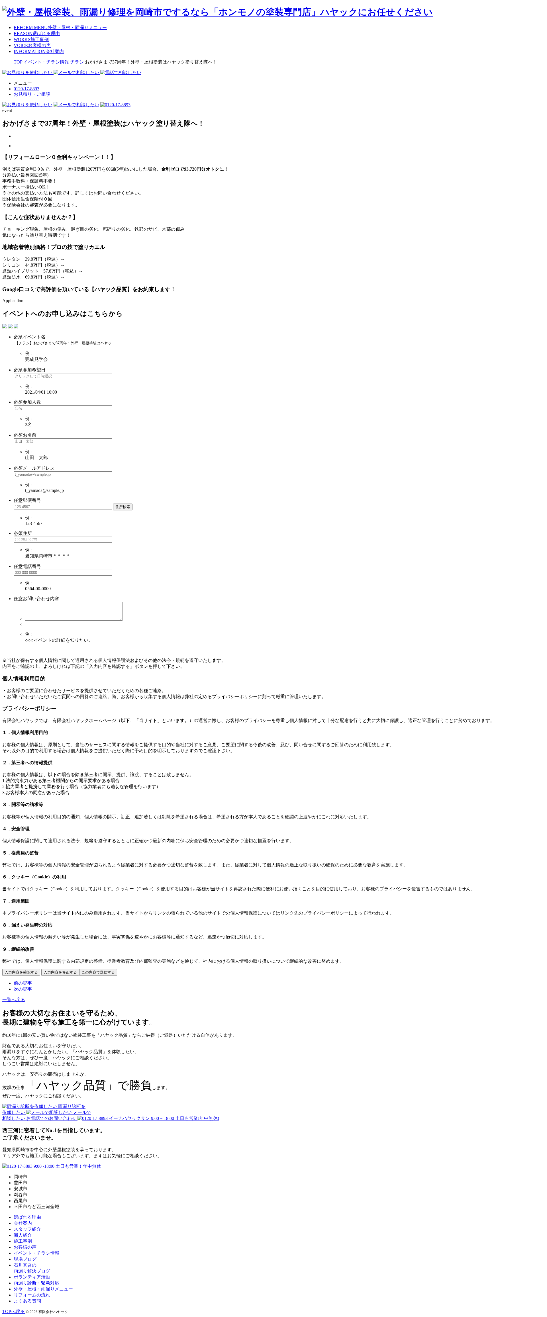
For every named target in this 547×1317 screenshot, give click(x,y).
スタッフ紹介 (27, 1229)
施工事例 (23, 1241)
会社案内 (23, 1223)
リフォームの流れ (32, 1295)
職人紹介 (23, 1235)
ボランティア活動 (32, 1277)
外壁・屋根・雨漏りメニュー (43, 1289)
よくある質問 (27, 1300)
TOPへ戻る (13, 1311)
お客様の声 (25, 1247)
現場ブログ (25, 1259)
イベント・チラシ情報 (36, 1253)
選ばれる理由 (27, 1217)
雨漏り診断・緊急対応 (36, 1283)
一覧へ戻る (13, 999)
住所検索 (122, 507)
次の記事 (23, 989)
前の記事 (23, 983)
